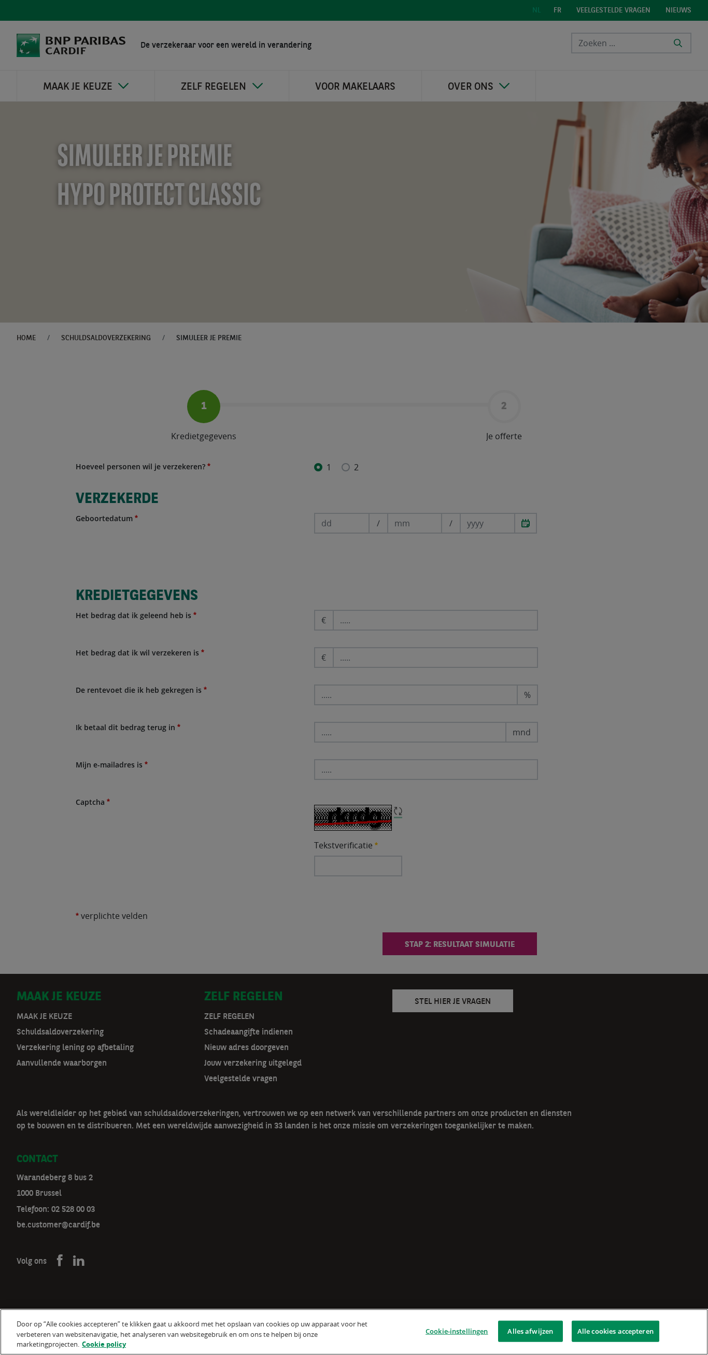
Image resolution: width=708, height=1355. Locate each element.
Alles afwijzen (530, 1330)
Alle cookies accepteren (615, 1330)
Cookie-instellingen (457, 1330)
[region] (354, 1332)
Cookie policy (104, 1344)
